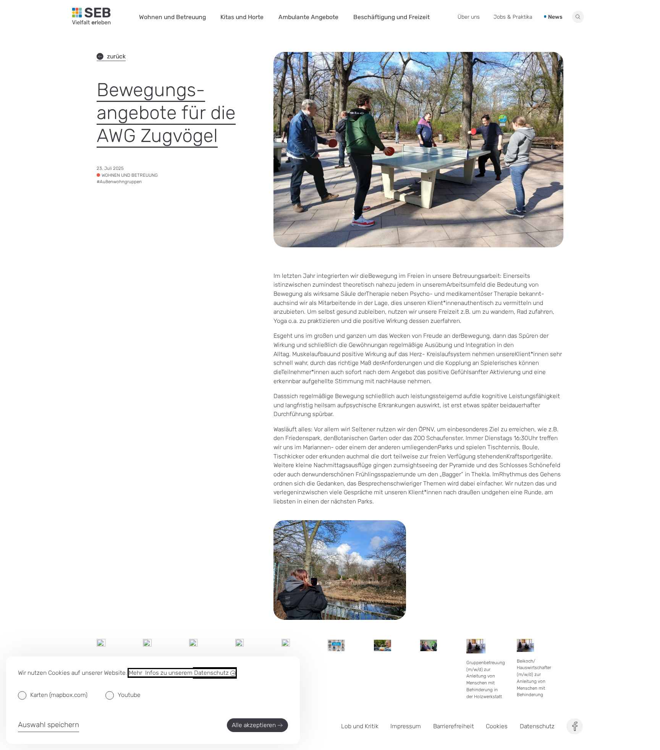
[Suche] (578, 17)
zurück (116, 56)
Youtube (129, 694)
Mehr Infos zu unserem (179, 672)
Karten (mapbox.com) (58, 694)
